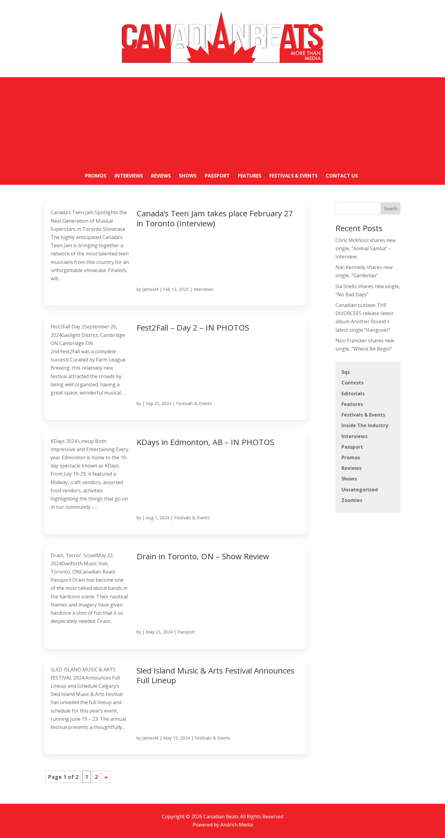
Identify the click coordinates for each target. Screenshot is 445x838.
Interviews (203, 289)
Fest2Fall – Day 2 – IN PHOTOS (193, 327)
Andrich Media (236, 824)
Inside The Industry (364, 425)
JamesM (150, 289)
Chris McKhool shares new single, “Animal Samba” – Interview (365, 248)
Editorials (352, 393)
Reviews (351, 468)
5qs (345, 372)
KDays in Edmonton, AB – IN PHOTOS (205, 442)
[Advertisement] (222, 119)
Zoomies (351, 500)
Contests (352, 382)
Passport (186, 632)
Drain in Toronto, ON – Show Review (203, 556)
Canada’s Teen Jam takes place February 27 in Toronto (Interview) (215, 218)
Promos (350, 457)
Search (390, 208)
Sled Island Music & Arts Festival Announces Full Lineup (215, 675)
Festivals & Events (194, 403)
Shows (349, 478)
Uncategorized (359, 489)
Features (352, 404)
